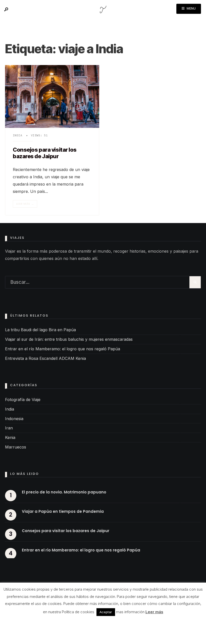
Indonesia (14, 418)
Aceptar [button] (105, 612)
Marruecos (15, 446)
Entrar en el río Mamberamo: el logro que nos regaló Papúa (62, 348)
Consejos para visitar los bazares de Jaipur (45, 152)
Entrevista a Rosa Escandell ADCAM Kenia (45, 358)
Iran (9, 427)
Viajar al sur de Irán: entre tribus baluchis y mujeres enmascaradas (69, 339)
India (17, 135)
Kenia (10, 437)
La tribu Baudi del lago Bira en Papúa (40, 329)
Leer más (25, 204)
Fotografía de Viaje (22, 399)
